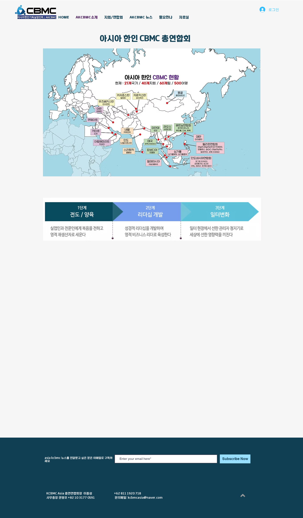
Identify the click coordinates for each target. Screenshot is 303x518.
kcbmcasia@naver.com (145, 497)
